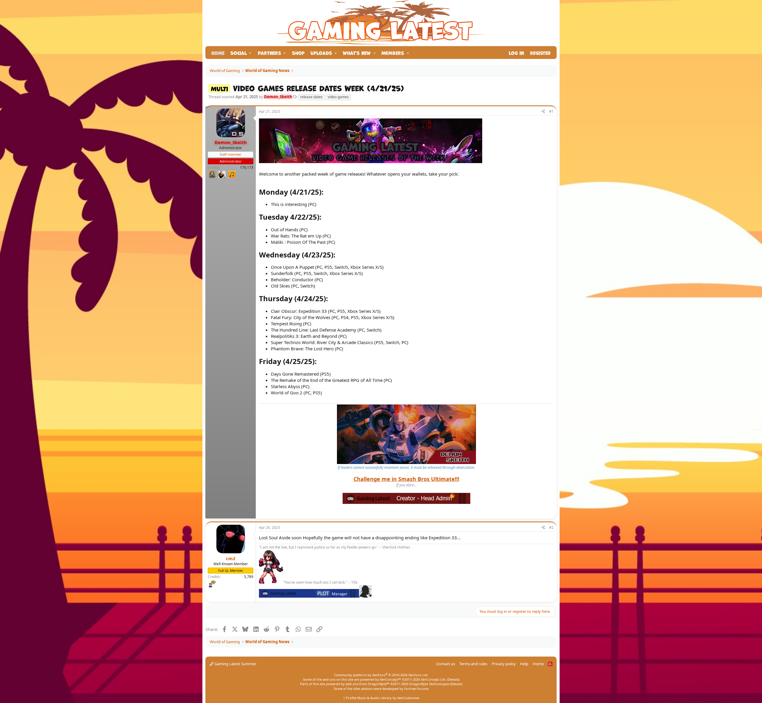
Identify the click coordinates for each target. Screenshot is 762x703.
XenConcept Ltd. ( (434, 679)
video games (338, 96)
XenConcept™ (390, 679)
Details (453, 679)
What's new (357, 52)
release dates (311, 96)
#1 (551, 111)
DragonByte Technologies (429, 684)
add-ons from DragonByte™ (367, 684)
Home (217, 52)
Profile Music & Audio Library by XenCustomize (382, 698)
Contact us (445, 663)
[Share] (543, 111)
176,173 (246, 167)
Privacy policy (504, 663)
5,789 (248, 576)
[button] (241, 52)
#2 (551, 527)
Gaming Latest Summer (234, 663)
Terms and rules (473, 663)
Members (392, 52)
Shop (298, 52)
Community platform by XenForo (381, 675)
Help (524, 663)
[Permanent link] (327, 192)
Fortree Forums (416, 688)
